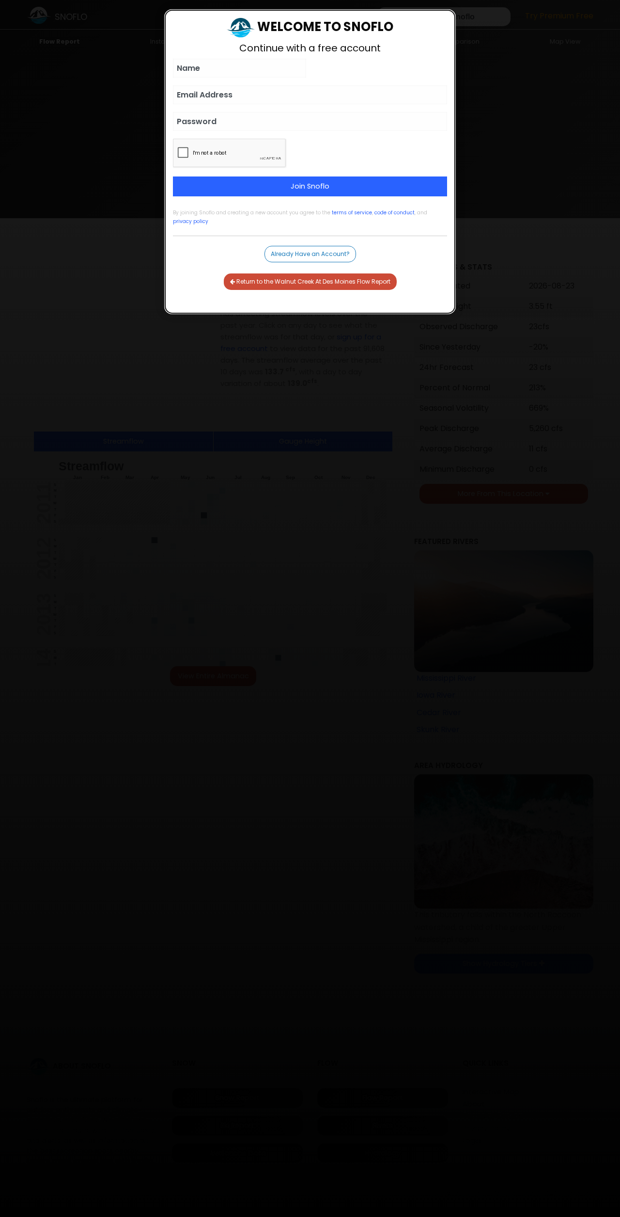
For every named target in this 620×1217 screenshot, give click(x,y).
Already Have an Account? (310, 254)
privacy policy (190, 221)
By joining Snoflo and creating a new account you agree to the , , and (300, 217)
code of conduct (394, 212)
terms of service (352, 212)
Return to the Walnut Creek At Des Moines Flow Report (312, 281)
